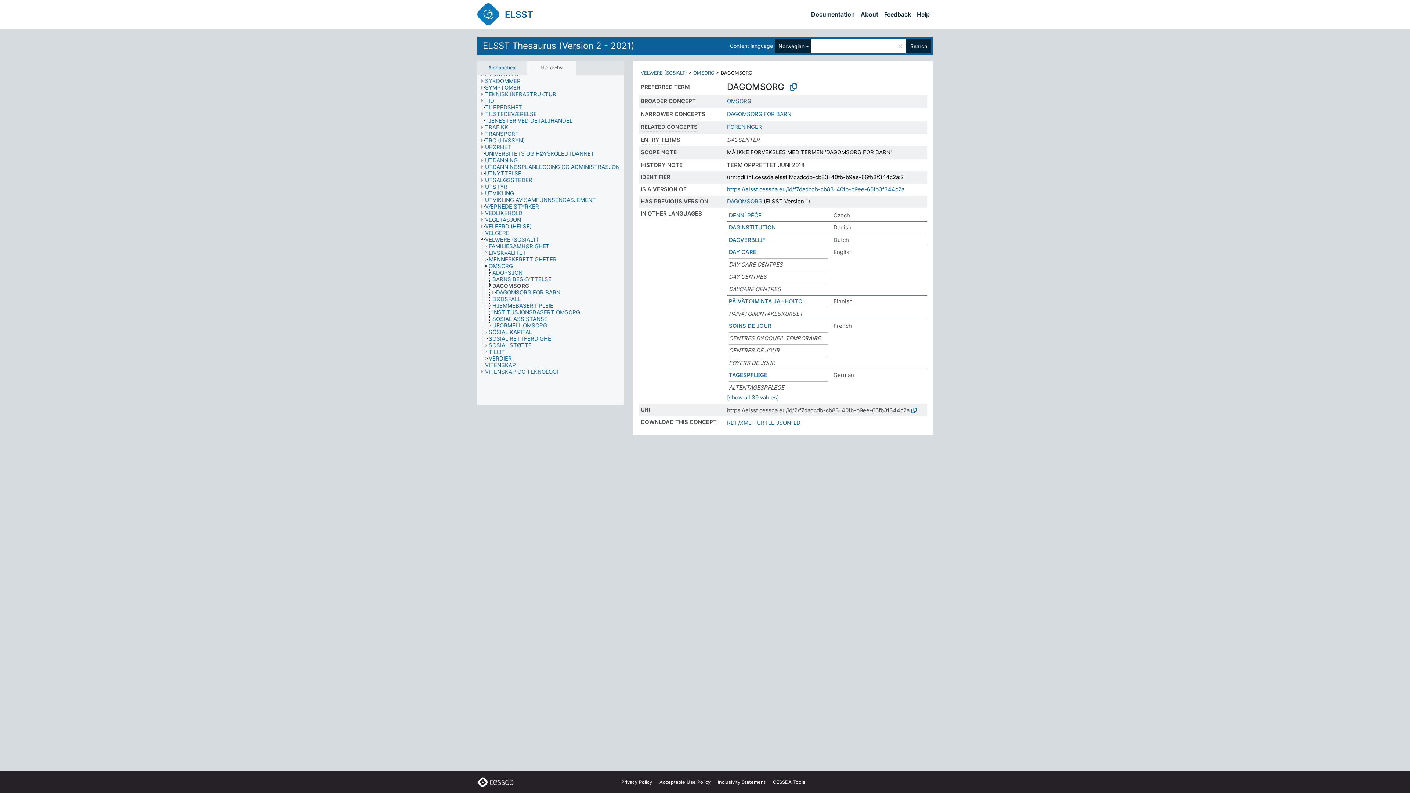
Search (918, 46)
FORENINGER (744, 126)
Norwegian (791, 46)
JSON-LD (788, 422)
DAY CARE (742, 252)
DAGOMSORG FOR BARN (759, 114)
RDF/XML (739, 422)
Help (923, 14)
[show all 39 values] (753, 397)
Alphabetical (502, 67)
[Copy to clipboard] (793, 87)
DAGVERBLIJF (747, 239)
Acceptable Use (685, 782)
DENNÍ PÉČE (745, 215)
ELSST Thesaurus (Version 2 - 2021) (558, 45)
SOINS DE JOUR (750, 325)
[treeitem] (506, 81)
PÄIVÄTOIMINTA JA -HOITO (766, 301)
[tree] (550, 240)
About (869, 14)
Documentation (833, 14)
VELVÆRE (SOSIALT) (664, 73)
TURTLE (763, 422)
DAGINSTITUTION (752, 227)
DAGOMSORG (744, 201)
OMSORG (704, 73)
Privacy (636, 782)
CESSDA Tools (789, 782)
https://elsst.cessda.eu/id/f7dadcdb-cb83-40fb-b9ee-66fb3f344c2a (815, 189)
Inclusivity (742, 782)
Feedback (897, 14)
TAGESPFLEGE (748, 375)
